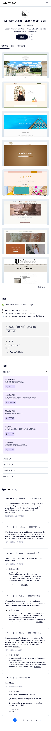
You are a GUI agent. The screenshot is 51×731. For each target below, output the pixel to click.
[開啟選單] (47, 3)
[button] (25, 65)
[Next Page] (40, 720)
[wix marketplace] (9, 3)
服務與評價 (21, 46)
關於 (12, 46)
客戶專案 (4, 46)
